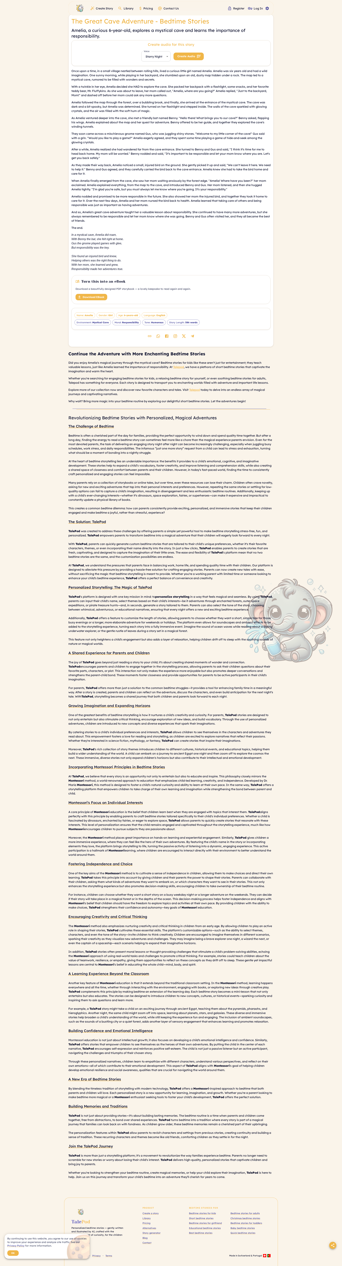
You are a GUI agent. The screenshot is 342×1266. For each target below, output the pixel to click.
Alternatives (149, 1228)
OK (13, 1253)
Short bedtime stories (201, 1218)
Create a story (150, 1213)
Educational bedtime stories (205, 1228)
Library (146, 1218)
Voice (146, 51)
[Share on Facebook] (166, 336)
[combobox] (156, 56)
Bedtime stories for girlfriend (205, 1223)
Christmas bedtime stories (245, 1218)
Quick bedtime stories (242, 1232)
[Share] (332, 1245)
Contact (146, 1242)
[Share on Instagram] (175, 336)
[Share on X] (183, 336)
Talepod (178, 367)
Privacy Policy (15, 1245)
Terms (108, 1255)
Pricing (146, 1223)
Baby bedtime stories (242, 1228)
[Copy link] (149, 336)
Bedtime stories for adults (245, 1213)
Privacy (96, 1255)
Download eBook (93, 297)
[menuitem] (80, 8)
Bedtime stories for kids (202, 1213)
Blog (144, 1237)
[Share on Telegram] (192, 336)
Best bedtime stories (200, 1232)
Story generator (151, 1232)
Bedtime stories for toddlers (246, 1223)
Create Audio (186, 56)
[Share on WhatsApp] (158, 336)
